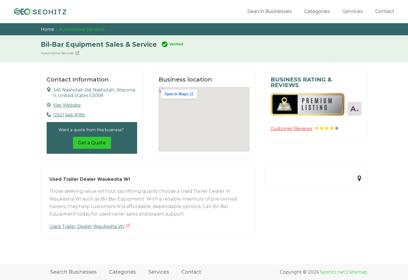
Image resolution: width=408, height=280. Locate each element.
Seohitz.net (332, 272)
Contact (384, 11)
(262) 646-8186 (69, 115)
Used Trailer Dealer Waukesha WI (87, 226)
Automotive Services (81, 29)
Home (47, 29)
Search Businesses (269, 11)
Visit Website (67, 105)
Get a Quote (92, 142)
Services (352, 11)
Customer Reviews (291, 128)
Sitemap (358, 272)
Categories (317, 11)
